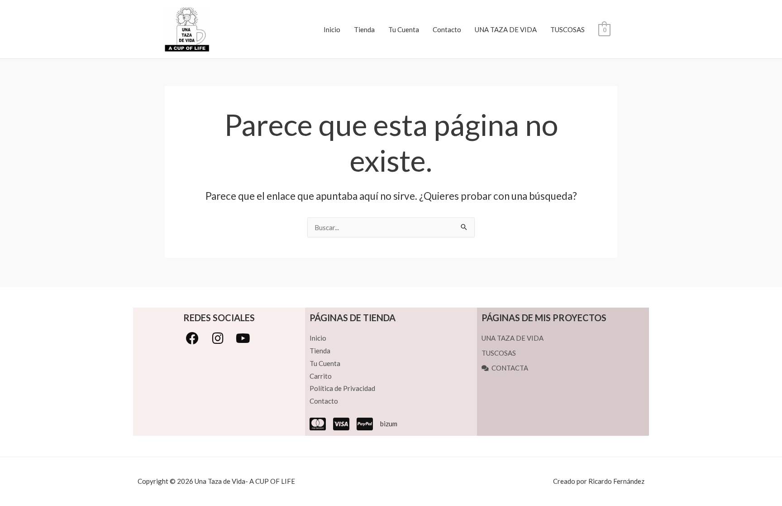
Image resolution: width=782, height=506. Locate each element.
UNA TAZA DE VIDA (506, 29)
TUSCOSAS (567, 29)
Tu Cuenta (403, 29)
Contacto (447, 29)
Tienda (364, 29)
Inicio (332, 29)
